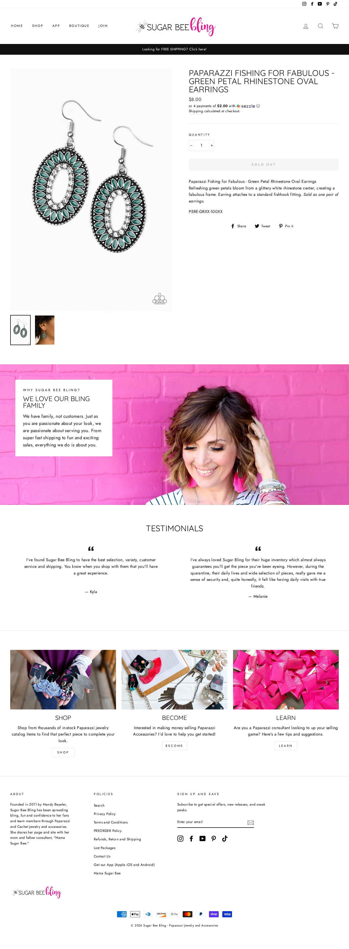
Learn (286, 745)
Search (99, 805)
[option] (174, 49)
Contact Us (102, 856)
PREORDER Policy (108, 830)
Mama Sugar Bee (107, 873)
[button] (264, 105)
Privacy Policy (105, 813)
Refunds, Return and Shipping (117, 839)
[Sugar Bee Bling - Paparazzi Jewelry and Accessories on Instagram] (180, 838)
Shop (37, 25)
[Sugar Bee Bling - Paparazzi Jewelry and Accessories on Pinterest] (214, 838)
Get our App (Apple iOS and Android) (124, 864)
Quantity (200, 134)
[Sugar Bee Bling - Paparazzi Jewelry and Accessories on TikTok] (225, 838)
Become (174, 745)
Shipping (196, 111)
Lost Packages (104, 847)
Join (103, 25)
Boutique (79, 25)
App (56, 25)
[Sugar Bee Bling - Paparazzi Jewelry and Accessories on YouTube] (203, 838)
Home (17, 25)
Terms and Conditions (110, 822)
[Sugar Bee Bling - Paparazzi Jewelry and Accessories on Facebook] (191, 838)
